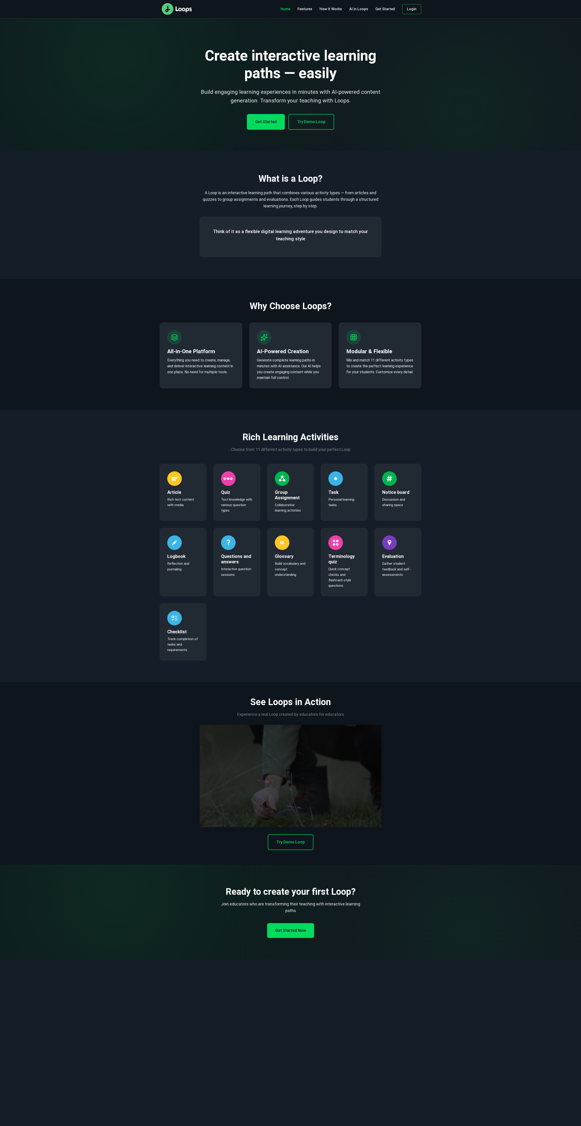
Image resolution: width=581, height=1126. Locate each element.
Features (305, 9)
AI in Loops (358, 9)
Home (285, 9)
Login (411, 9)
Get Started (385, 9)
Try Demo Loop (311, 121)
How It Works (331, 9)
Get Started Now (290, 930)
